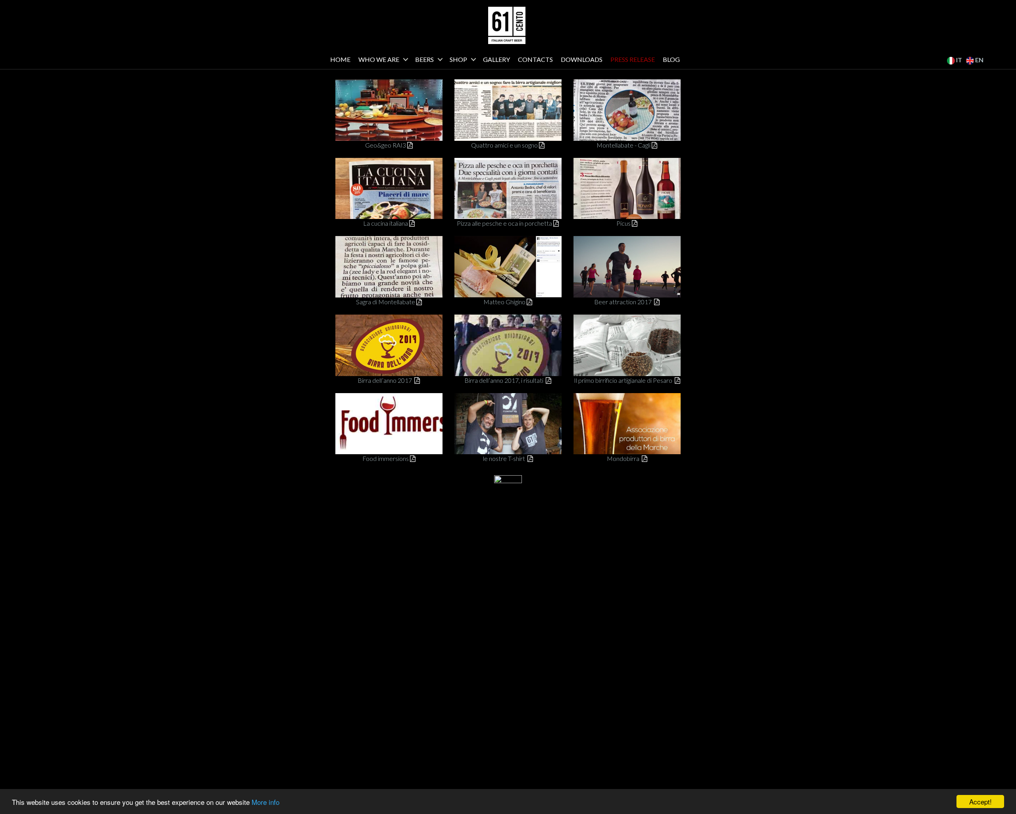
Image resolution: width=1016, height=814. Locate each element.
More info (265, 802)
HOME (340, 59)
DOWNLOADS (581, 59)
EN (978, 59)
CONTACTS (535, 59)
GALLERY (496, 59)
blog (671, 59)
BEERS (424, 59)
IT (958, 59)
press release (632, 59)
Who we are (378, 59)
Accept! (980, 801)
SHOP (458, 59)
